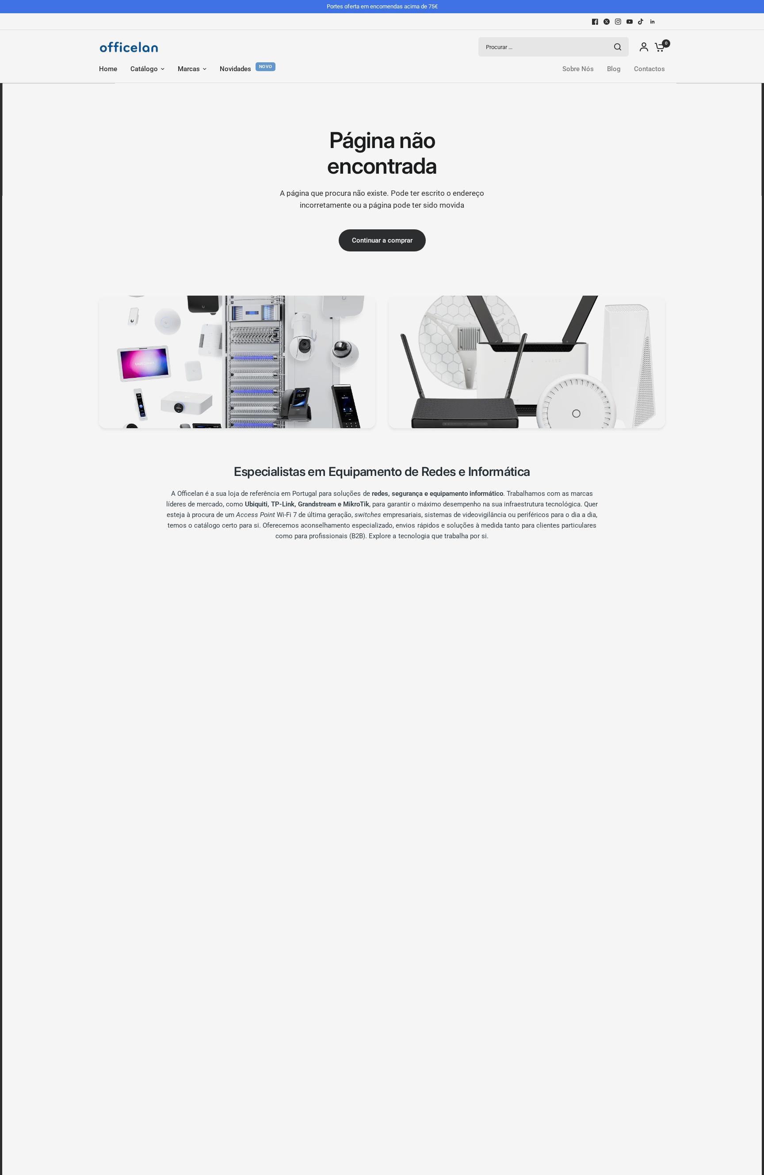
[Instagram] (618, 21)
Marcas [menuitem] (189, 69)
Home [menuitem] (108, 69)
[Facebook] (595, 21)
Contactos (649, 69)
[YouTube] (629, 21)
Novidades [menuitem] (235, 69)
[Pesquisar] (618, 47)
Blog (614, 69)
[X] (606, 21)
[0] (657, 46)
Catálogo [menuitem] (144, 69)
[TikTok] (641, 21)
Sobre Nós (578, 69)
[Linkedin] (652, 21)
